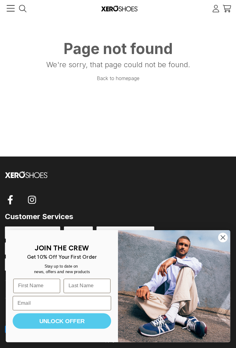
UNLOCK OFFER (62, 321)
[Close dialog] (223, 237)
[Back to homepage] (119, 8)
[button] (227, 8)
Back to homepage (118, 78)
